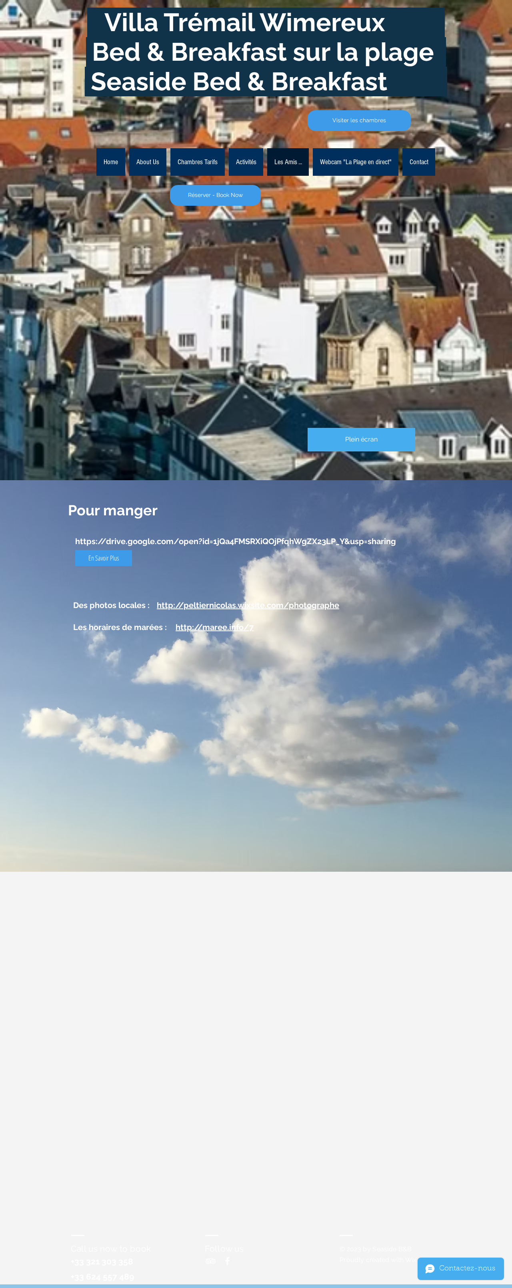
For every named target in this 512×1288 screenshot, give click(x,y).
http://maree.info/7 (215, 627)
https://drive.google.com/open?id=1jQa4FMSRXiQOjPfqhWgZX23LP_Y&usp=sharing (235, 541)
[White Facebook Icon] (227, 1261)
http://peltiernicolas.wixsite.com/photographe (248, 605)
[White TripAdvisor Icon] (210, 1261)
